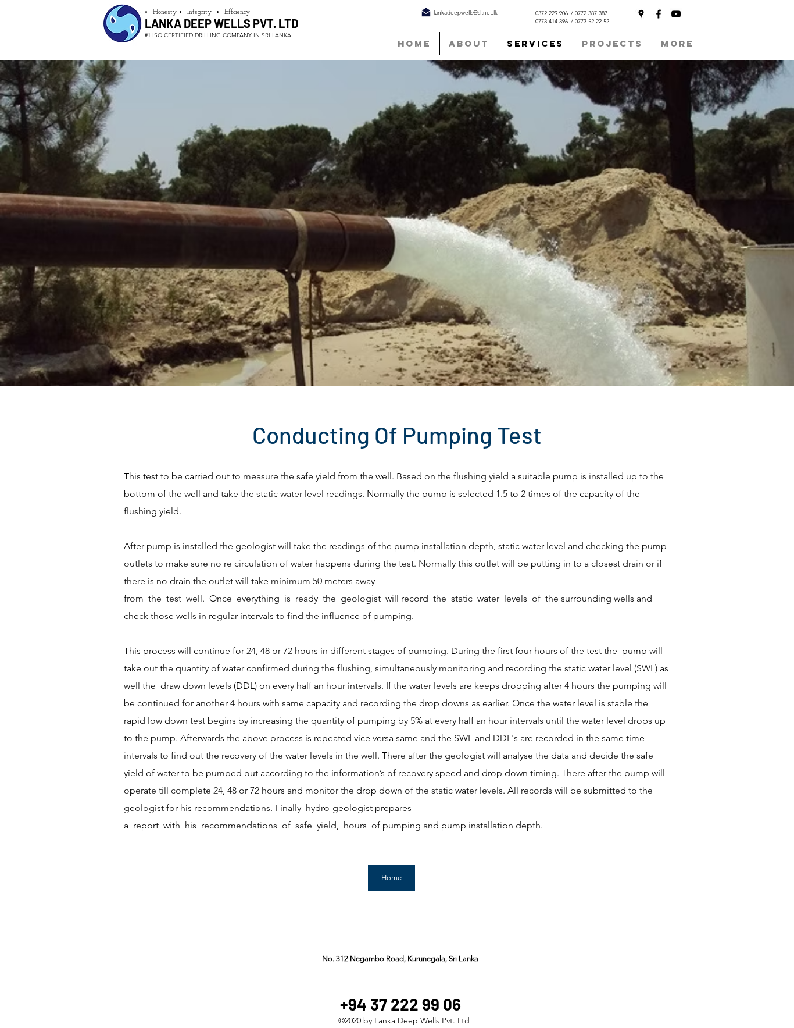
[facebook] (658, 14)
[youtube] (676, 14)
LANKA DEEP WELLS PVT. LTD (221, 23)
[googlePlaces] (641, 14)
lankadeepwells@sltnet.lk (466, 12)
